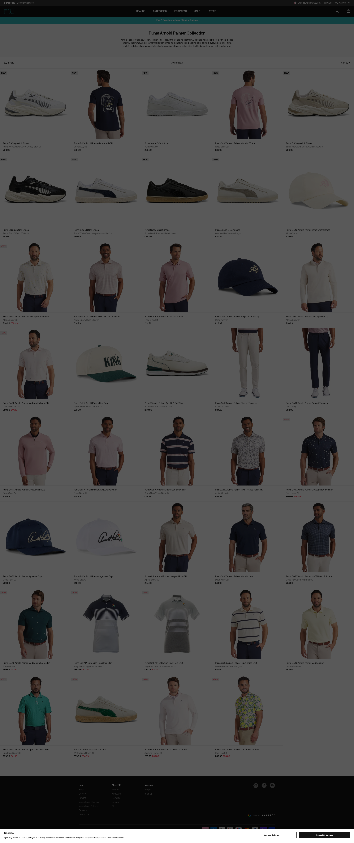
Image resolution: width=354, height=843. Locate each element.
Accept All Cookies (324, 835)
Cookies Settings (271, 835)
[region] (177, 836)
